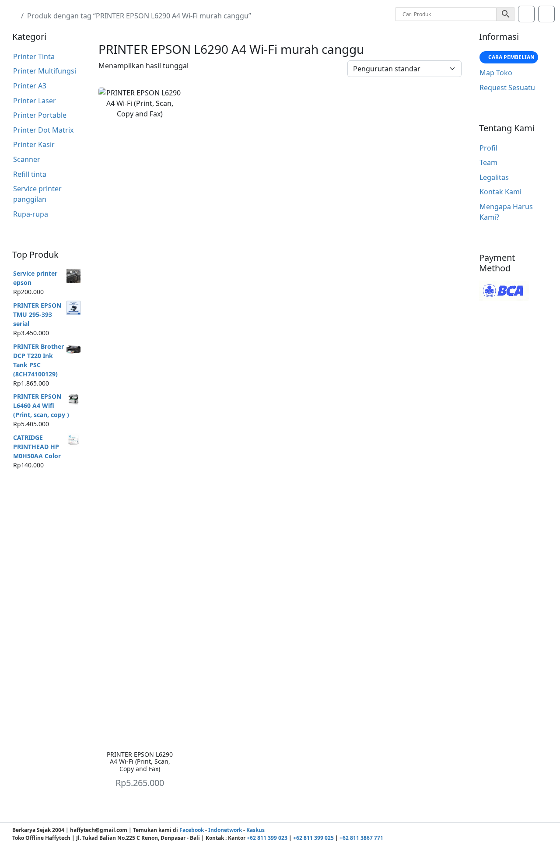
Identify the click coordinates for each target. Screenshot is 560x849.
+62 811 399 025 (313, 838)
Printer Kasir (34, 144)
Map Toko (496, 72)
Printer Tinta (34, 56)
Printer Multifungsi (44, 71)
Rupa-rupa (30, 214)
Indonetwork (225, 830)
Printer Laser (34, 100)
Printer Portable (39, 115)
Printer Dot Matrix (43, 130)
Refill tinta (29, 174)
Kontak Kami (501, 191)
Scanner (26, 159)
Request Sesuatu (507, 87)
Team (488, 162)
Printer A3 (29, 86)
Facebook (191, 830)
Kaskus (255, 830)
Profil (488, 148)
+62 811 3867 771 (361, 838)
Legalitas (494, 177)
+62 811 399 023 (267, 838)
